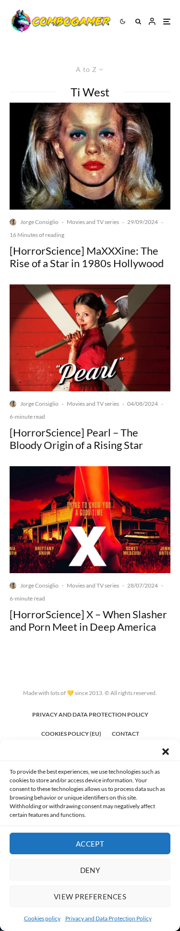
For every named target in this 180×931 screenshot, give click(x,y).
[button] (165, 751)
